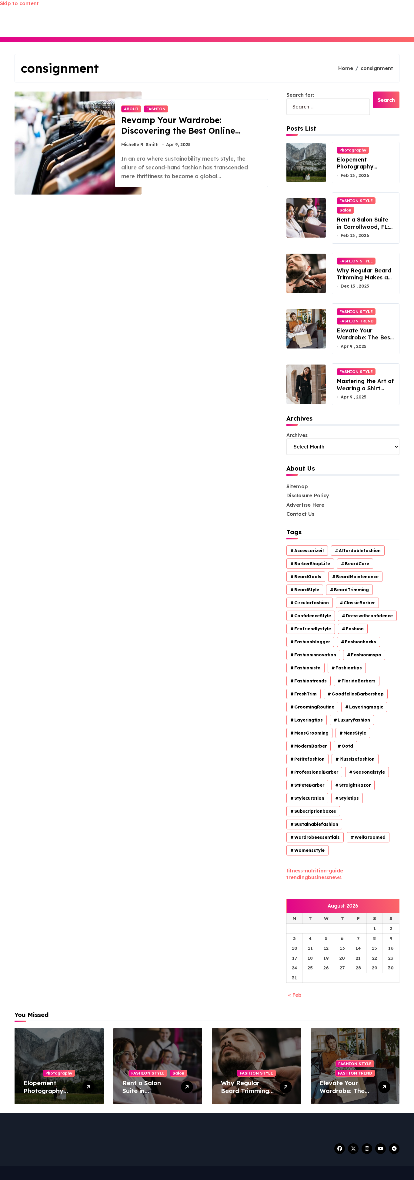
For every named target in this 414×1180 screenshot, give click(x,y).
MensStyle (354, 733)
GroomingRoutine (314, 707)
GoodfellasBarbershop (358, 694)
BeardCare (357, 563)
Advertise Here (305, 505)
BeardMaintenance (357, 576)
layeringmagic (366, 707)
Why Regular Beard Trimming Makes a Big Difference (364, 277)
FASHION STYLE (356, 200)
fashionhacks (360, 642)
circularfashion (311, 602)
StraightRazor (355, 785)
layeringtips (308, 720)
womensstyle (309, 850)
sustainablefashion (316, 824)
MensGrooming (311, 733)
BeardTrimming (351, 589)
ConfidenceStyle (312, 615)
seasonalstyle (369, 772)
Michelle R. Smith (140, 144)
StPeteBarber (309, 785)
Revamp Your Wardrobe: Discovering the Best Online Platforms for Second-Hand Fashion (178, 136)
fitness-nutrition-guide (314, 871)
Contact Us (300, 514)
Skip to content (19, 3)
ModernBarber (310, 746)
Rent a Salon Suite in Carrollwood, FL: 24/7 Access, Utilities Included (366, 230)
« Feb (295, 995)
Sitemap (297, 486)
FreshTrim (305, 694)
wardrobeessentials (317, 837)
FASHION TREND (356, 320)
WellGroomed (370, 837)
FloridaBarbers (359, 681)
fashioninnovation (315, 655)
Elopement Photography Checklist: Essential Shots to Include (363, 170)
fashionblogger (312, 642)
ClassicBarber (359, 602)
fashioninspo (366, 655)
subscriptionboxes (315, 811)
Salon (345, 210)
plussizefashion (357, 759)
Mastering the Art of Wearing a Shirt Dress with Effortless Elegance (365, 392)
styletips (349, 798)
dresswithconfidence (369, 615)
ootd (347, 746)
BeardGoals (307, 576)
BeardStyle (306, 589)
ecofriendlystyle (312, 629)
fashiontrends (310, 681)
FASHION (155, 108)
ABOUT (131, 108)
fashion (355, 629)
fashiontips (349, 668)
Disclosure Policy (307, 495)
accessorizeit (309, 550)
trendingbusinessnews (314, 877)
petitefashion (309, 759)
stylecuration (309, 798)
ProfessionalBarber (316, 772)
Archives (297, 435)
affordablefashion (360, 550)
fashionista (307, 668)
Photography (352, 150)
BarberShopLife (312, 563)
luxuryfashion (354, 720)
